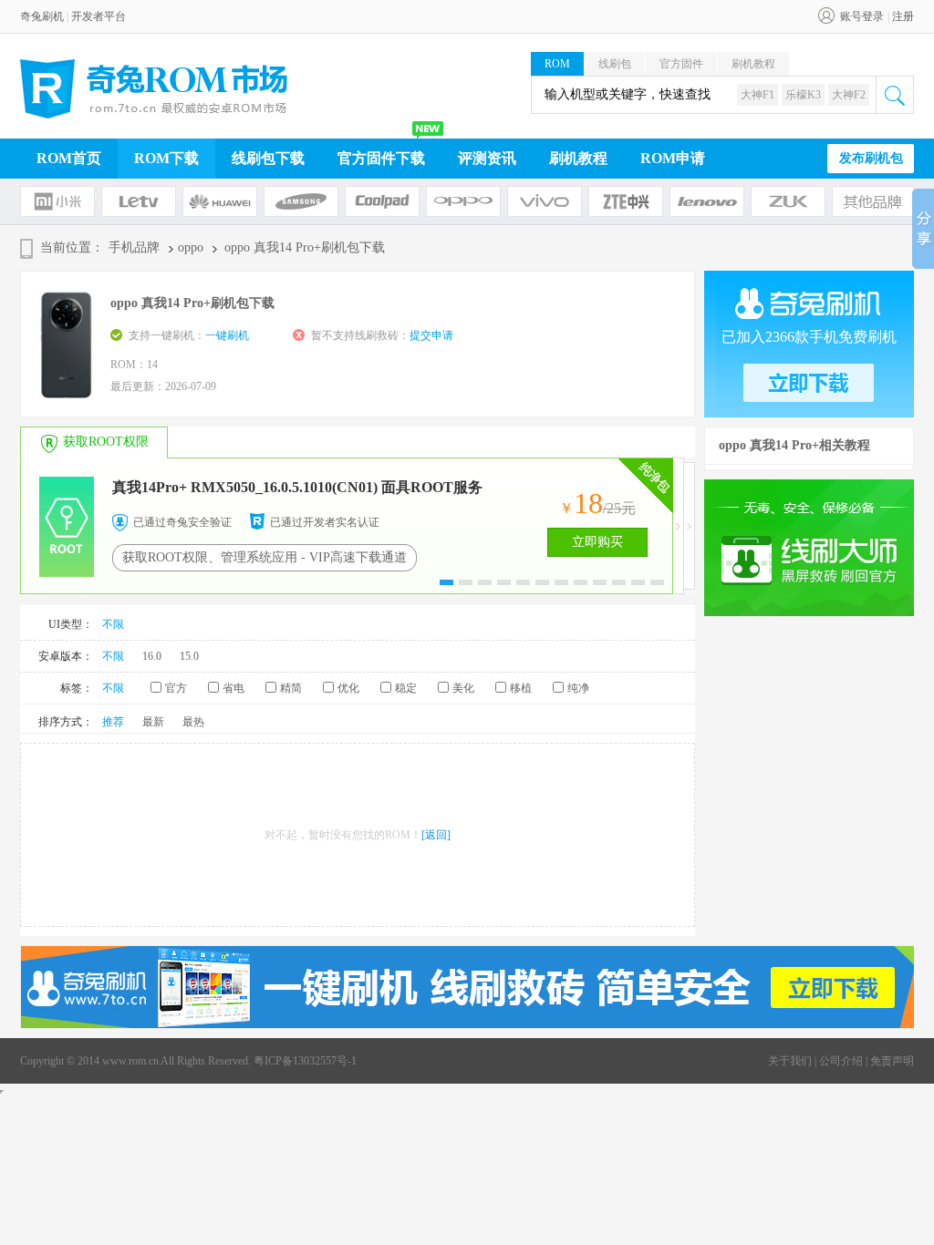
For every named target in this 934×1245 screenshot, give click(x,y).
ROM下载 (166, 158)
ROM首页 (68, 158)
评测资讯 (487, 158)
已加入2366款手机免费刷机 (809, 337)
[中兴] (625, 201)
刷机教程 (753, 63)
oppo (190, 247)
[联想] (706, 201)
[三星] (301, 201)
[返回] (436, 834)
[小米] (57, 201)
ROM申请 (672, 158)
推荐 (113, 721)
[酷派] (382, 201)
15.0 (189, 656)
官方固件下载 (381, 158)
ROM (557, 63)
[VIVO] (544, 201)
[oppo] (463, 201)
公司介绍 (841, 1061)
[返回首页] (154, 88)
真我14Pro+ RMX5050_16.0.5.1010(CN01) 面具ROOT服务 (297, 487)
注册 (903, 16)
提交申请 (431, 335)
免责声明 (892, 1061)
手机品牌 (134, 247)
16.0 (151, 656)
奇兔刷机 (42, 16)
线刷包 (614, 63)
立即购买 (597, 542)
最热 (193, 721)
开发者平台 (98, 16)
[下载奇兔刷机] (468, 1024)
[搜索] (895, 95)
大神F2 (849, 94)
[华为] (219, 201)
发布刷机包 (871, 158)
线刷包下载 (268, 158)
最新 (153, 721)
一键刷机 (227, 335)
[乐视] (138, 201)
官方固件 (681, 63)
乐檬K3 (803, 94)
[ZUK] (788, 201)
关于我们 (790, 1061)
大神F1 (757, 94)
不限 (113, 624)
